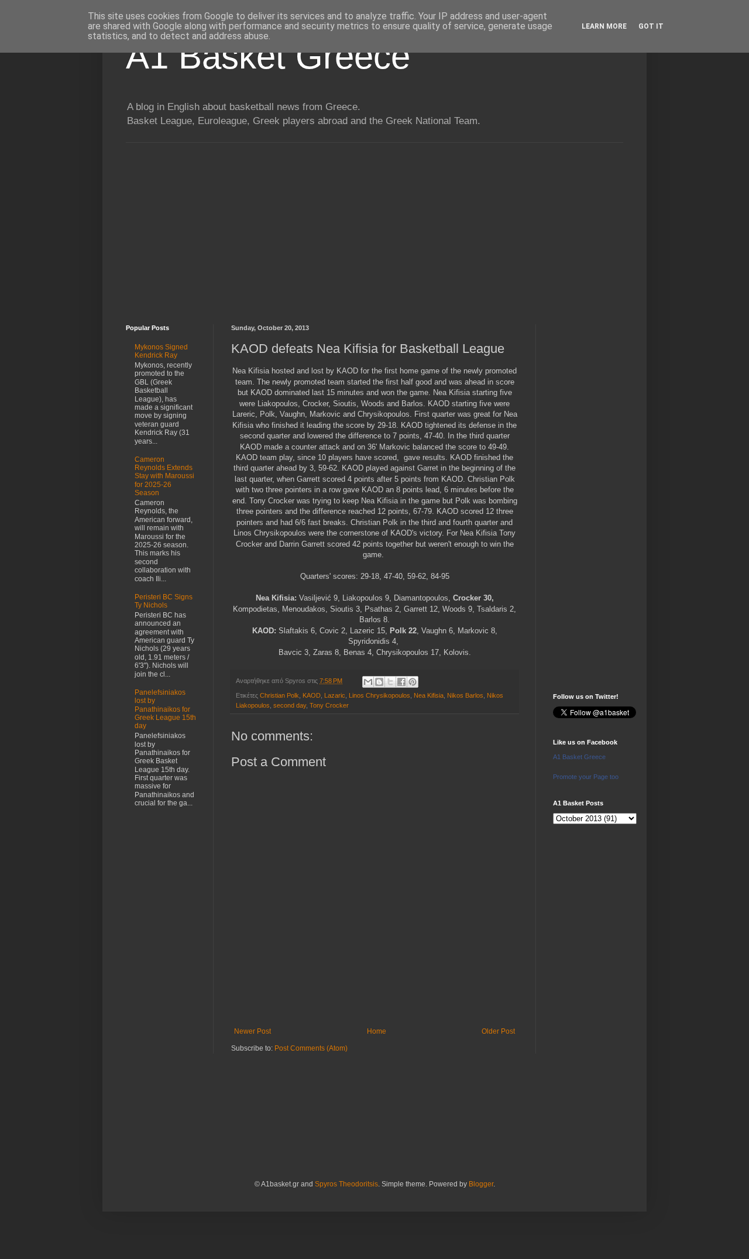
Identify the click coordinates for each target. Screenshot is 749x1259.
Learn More (604, 26)
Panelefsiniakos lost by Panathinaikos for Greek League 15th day (165, 709)
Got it (651, 26)
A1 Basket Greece (268, 56)
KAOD (312, 695)
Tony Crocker (329, 705)
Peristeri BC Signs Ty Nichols (164, 601)
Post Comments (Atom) (311, 1048)
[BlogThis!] (379, 682)
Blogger (481, 1184)
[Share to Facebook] (401, 682)
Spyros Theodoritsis (346, 1184)
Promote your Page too (586, 776)
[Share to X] (390, 682)
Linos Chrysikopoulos (379, 695)
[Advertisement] (374, 225)
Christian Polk (279, 695)
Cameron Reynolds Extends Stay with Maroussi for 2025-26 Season (164, 476)
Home (376, 1031)
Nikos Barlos (465, 695)
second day (289, 705)
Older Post (498, 1031)
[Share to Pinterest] (412, 682)
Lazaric (334, 695)
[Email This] (368, 682)
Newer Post (252, 1031)
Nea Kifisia (429, 695)
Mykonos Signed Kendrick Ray (161, 351)
